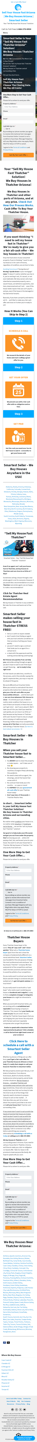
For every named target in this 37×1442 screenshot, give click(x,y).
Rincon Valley (28, 1302)
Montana (30, 501)
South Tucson (8, 1317)
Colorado (17, 489)
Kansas (8, 497)
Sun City (22, 1317)
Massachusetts (18, 499)
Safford (22, 1305)
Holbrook (6, 1288)
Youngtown (7, 1332)
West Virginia (19, 521)
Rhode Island (18, 514)
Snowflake (23, 1312)
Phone (5, 111)
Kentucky (15, 497)
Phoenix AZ (5, 1383)
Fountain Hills (8, 1280)
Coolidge (6, 1270)
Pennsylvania (27, 511)
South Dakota (20, 516)
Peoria (21, 1297)
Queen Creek (18, 1302)
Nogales (19, 1295)
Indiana (19, 494)
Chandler (14, 1266)
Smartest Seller (26, 957)
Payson (16, 1297)
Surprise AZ (5, 1386)
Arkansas (27, 487)
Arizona (21, 487)
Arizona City (26, 1256)
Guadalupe (23, 1285)
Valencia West (8, 1327)
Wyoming (18, 523)
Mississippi (15, 501)
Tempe (10, 1322)
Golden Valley (17, 1283)
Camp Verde (17, 1261)
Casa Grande (26, 1261)
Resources (10, 1404)
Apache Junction (15, 1256)
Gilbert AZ (5, 1373)
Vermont (20, 519)
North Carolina (16, 509)
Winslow (29, 1329)
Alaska (15, 487)
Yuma (14, 1332)
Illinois (13, 494)
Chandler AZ (6, 1363)
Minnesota (7, 501)
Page (5, 1297)
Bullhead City (7, 1261)
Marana (5, 1292)
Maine (28, 497)
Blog (28, 1404)
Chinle (20, 1266)
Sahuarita (6, 1307)
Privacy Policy (8, 150)
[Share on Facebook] (4, 1342)
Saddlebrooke (14, 1305)
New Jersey (20, 506)
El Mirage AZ (6, 1367)
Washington (9, 521)
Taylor (5, 1322)
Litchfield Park (24, 1290)
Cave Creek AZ (6, 1360)
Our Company (25, 1401)
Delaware (7, 492)
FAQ (18, 1401)
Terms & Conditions (20, 147)
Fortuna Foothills (27, 1278)
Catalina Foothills (26, 1263)
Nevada (22, 504)
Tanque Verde (26, 1319)
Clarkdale (15, 1268)
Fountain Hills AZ (8, 1370)
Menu (5, 32)
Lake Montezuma (12, 1290)
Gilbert (16, 1280)
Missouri (23, 501)
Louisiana (22, 497)
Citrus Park (7, 1268)
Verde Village (18, 1327)
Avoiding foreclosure (10, 269)
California (10, 489)
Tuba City (6, 1324)
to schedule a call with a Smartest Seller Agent (18, 1047)
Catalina (16, 1263)
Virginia (26, 519)
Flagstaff (22, 1275)
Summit (16, 1317)
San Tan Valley (22, 1307)
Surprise (18, 1319)
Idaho (31, 492)
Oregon (19, 511)
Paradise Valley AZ (8, 1380)
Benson (21, 1258)
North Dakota (27, 509)
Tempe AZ (5, 1389)
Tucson (12, 1324)
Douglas (18, 1273)
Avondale (6, 1258)
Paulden (10, 1297)
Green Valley (14, 1285)
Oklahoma (12, 511)
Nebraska (15, 504)
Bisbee (27, 1258)
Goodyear (6, 1285)
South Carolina (9, 516)
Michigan (27, 499)
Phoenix (28, 1297)
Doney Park (10, 1273)
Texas (10, 519)
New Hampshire (9, 506)
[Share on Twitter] (8, 1342)
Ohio (6, 511)
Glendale (23, 1280)
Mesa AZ (4, 1376)
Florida (13, 492)
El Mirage (11, 1275)
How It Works (11, 1401)
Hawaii (25, 492)
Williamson (21, 1329)
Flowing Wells (15, 1278)
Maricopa (12, 1292)
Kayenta (13, 1288)
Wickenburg (12, 1329)
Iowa (24, 494)
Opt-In (8, 129)
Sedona (14, 1310)
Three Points (18, 1322)
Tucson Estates (21, 1324)
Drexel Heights (26, 1273)
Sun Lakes (10, 1319)
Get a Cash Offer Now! (18, 2)
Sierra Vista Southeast (11, 1312)
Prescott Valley (8, 1302)
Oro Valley (26, 1295)
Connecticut (25, 489)
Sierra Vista (29, 1310)
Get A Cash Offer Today (14, 1399)
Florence (6, 1278)
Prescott (30, 1300)
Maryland (9, 499)
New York (7, 509)
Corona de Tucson (16, 1270)
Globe (29, 1280)
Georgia (20, 492)
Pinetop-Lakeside (19, 1300)
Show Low (20, 1310)
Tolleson (27, 1322)
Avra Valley (14, 1258)
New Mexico (28, 506)
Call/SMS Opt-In (9, 126)
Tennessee (29, 516)
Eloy (16, 1275)
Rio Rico (6, 1305)
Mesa (18, 1292)
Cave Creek (7, 1266)
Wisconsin (28, 521)
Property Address (10, 104)
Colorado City (23, 1268)
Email (5, 119)
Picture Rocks (8, 1300)
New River (11, 1295)
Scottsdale (7, 1310)
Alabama (9, 487)
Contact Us (27, 1399)
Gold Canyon (7, 1283)
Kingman (20, 1288)
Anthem (6, 1256)
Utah (14, 519)
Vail (29, 1324)
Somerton (6, 1314)
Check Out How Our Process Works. (18, 203)
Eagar (5, 1275)
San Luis (13, 1307)
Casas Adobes (8, 1263)
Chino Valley (28, 1266)
